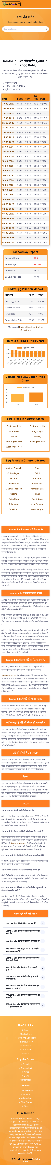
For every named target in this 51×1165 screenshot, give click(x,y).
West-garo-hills (37, 441)
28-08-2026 (8, 113)
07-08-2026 (8, 213)
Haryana (37, 478)
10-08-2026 (8, 199)
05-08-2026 (8, 223)
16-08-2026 (8, 170)
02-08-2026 (8, 237)
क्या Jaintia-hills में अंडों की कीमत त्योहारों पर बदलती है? (23, 996)
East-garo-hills (14, 426)
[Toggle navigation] (47, 4)
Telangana (14, 504)
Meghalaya (37, 431)
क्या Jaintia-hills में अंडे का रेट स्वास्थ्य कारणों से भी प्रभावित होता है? (23, 1005)
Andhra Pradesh (14, 468)
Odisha (13, 493)
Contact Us (26, 1045)
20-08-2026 (8, 151)
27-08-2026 (8, 118)
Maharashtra (37, 488)
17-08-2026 (7, 166)
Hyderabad (26, 1079)
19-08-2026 (8, 156)
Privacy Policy (26, 1041)
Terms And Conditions (26, 1037)
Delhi (37, 473)
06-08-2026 (8, 218)
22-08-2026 (8, 142)
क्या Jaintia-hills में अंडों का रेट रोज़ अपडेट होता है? (22, 968)
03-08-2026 (8, 232)
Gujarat (14, 478)
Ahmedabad (26, 1068)
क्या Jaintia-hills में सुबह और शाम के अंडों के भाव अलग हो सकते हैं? (22, 950)
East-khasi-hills (37, 426)
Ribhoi (14, 436)
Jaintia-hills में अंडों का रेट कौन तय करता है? (23, 941)
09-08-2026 (8, 204)
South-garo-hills (14, 441)
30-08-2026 (8, 103)
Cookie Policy (26, 1034)
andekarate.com (8, 675)
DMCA (26, 1053)
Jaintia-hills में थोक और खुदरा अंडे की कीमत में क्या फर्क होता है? (22, 959)
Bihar (37, 468)
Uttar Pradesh (37, 504)
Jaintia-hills (13, 431)
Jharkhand (14, 483)
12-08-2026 (8, 190)
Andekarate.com (18, 843)
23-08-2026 (8, 137)
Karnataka (37, 483)
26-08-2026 (8, 123)
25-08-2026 (8, 127)
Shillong (37, 436)
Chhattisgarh (13, 473)
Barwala (26, 1064)
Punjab (37, 493)
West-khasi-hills (14, 446)
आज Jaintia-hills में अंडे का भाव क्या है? (21, 923)
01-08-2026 (8, 242)
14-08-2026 (8, 180)
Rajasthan (14, 499)
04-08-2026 (8, 228)
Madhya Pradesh (14, 488)
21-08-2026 (8, 146)
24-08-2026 (8, 132)
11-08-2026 (7, 194)
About (26, 1030)
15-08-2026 (7, 175)
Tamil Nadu (37, 499)
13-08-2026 (7, 185)
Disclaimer (26, 1049)
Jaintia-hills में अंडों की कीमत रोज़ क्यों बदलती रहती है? (23, 932)
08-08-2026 (8, 209)
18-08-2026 (8, 161)
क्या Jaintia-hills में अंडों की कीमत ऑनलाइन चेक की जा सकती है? (22, 986)
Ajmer (26, 1071)
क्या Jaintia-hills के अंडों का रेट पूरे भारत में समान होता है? (22, 977)
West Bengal (37, 509)
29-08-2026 (8, 108)
